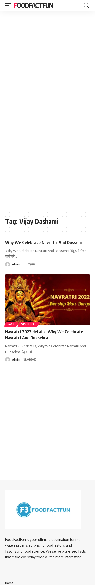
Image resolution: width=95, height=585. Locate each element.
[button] (9, 5)
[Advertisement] (47, 42)
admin (16, 264)
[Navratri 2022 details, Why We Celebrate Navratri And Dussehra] (47, 299)
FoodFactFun (33, 5)
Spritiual (28, 324)
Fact (11, 324)
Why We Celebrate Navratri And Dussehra (45, 242)
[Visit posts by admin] (7, 264)
